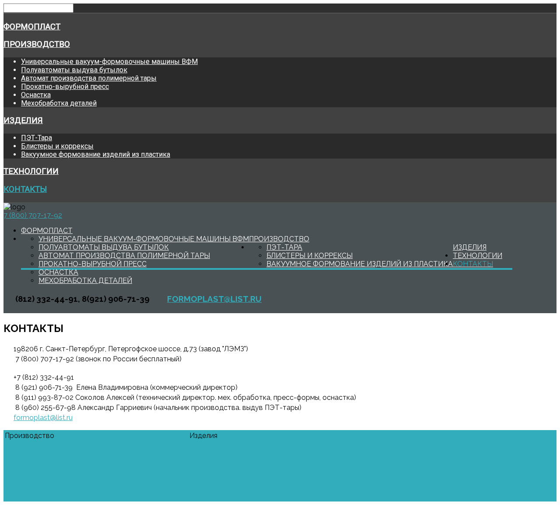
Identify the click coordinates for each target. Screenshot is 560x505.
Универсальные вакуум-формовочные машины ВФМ (109, 61)
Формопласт (32, 27)
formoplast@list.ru (214, 299)
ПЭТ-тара (206, 445)
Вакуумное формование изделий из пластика (95, 154)
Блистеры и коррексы (57, 146)
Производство (37, 44)
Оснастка (36, 95)
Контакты (25, 189)
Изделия (23, 120)
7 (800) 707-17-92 (33, 215)
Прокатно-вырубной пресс (65, 86)
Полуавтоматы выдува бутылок (74, 70)
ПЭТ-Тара (36, 138)
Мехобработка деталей (59, 103)
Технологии (31, 171)
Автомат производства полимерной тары (89, 78)
